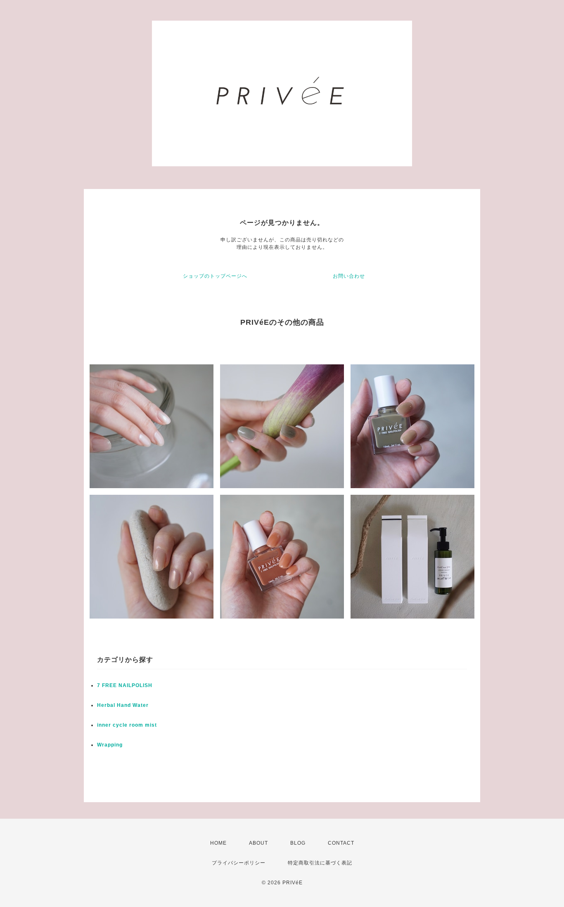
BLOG (298, 843)
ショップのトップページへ (215, 276)
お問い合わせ (349, 276)
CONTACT (341, 843)
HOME (218, 843)
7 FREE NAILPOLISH (124, 685)
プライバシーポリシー (238, 863)
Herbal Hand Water (123, 705)
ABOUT (258, 843)
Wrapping (110, 745)
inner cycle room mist (127, 725)
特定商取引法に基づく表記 (320, 863)
